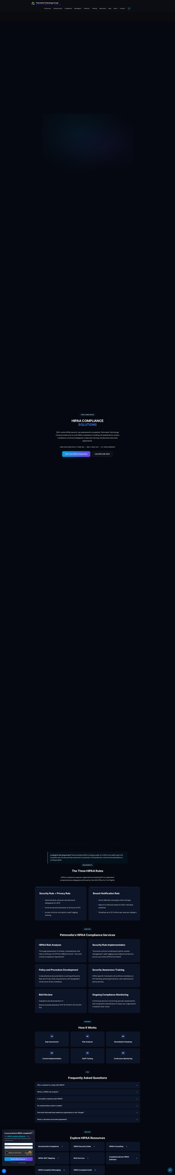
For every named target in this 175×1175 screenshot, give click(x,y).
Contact (122, 8)
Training (94, 8)
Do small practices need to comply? (49, 1106)
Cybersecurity (57, 8)
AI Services (47, 8)
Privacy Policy (22, 1162)
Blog (109, 8)
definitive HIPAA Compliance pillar (88, 855)
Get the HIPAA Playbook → (19, 1159)
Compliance (68, 8)
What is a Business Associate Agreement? (52, 1119)
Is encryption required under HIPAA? (50, 1099)
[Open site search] (129, 8)
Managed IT (78, 8)
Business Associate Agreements (49, 1005)
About (115, 8)
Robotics (87, 8)
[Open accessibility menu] (4, 1171)
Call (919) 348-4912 (102, 454)
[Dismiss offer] (32, 1132)
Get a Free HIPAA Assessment (76, 454)
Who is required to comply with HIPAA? (51, 1085)
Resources (102, 8)
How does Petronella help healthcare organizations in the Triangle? (60, 1112)
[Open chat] (170, 1170)
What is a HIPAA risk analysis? (47, 1092)
